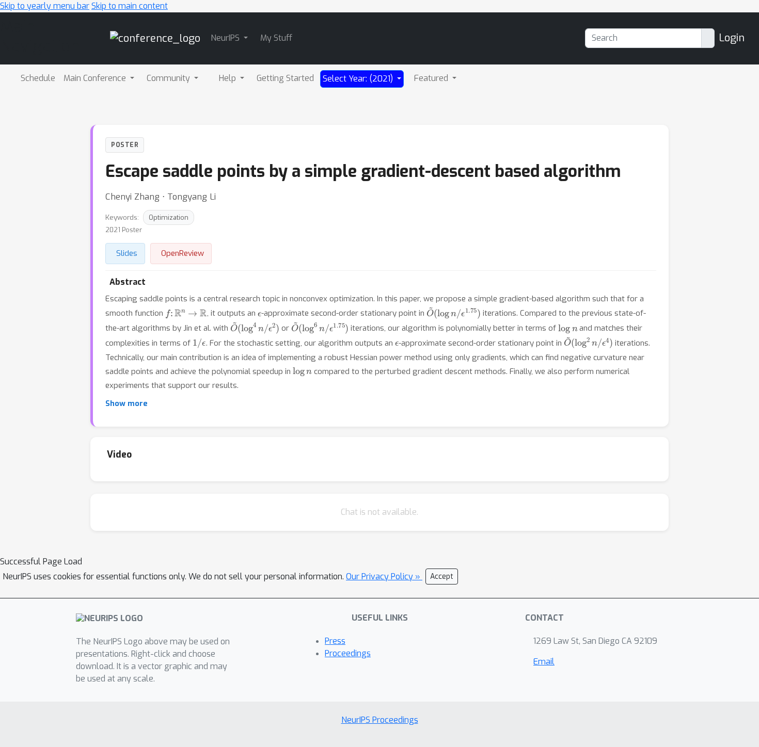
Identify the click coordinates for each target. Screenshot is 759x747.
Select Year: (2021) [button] (359, 78)
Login (732, 38)
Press (335, 641)
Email (544, 661)
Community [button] (169, 78)
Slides (126, 253)
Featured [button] (432, 78)
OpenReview (182, 253)
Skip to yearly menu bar (44, 6)
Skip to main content (129, 6)
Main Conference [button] (96, 78)
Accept (441, 576)
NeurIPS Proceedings (379, 719)
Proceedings (348, 653)
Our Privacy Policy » (384, 576)
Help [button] (228, 78)
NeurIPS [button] (226, 38)
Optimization (168, 217)
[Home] (155, 37)
